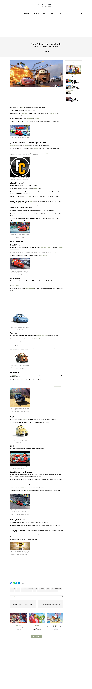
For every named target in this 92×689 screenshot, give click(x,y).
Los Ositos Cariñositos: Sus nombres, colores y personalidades (37, 628)
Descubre (26, 13)
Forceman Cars (58, 588)
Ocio (67, 13)
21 (11, 596)
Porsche (39, 591)
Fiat (52, 588)
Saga (52, 591)
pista (34, 591)
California (13, 588)
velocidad (36, 148)
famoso (35, 188)
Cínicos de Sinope (46, 4)
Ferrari (48, 588)
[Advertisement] (46, 27)
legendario (14, 375)
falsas (13, 349)
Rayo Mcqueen (46, 591)
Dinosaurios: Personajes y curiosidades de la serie (19, 627)
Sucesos (73, 90)
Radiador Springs (15, 285)
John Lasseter (30, 118)
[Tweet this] (45, 51)
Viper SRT (50, 247)
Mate (30, 591)
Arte (44, 13)
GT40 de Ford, (44, 247)
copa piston (30, 588)
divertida (23, 487)
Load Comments (36, 636)
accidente (19, 202)
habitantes (17, 205)
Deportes (54, 13)
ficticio (28, 490)
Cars (18, 588)
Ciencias (36, 13)
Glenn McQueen (43, 255)
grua (12, 591)
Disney (36, 588)
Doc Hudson (42, 588)
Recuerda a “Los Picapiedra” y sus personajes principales (55, 627)
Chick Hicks (24, 588)
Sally (56, 591)
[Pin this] (48, 51)
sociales (31, 201)
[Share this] (43, 51)
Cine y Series (18, 625)
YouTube (26, 145)
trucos (50, 382)
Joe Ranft (36, 118)
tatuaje (20, 310)
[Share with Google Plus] (47, 51)
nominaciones (24, 113)
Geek (61, 13)
